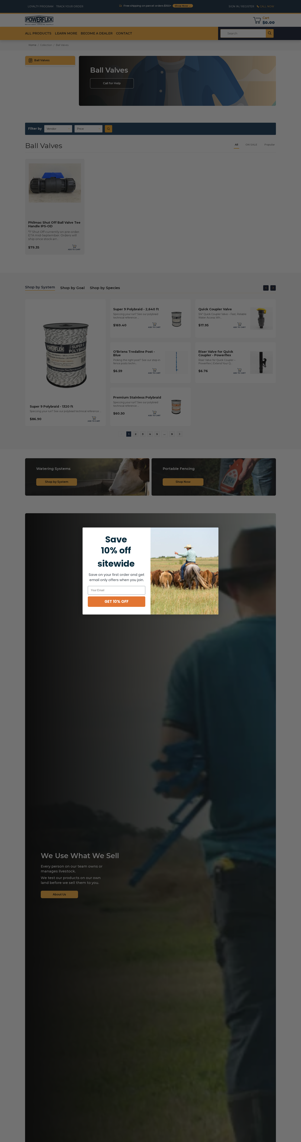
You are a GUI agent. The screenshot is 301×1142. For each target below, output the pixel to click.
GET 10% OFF (117, 601)
